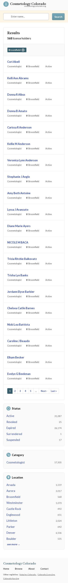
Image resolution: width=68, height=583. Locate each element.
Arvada (10, 485)
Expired (11, 428)
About (31, 568)
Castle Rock (13, 509)
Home (6, 568)
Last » (54, 391)
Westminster (14, 502)
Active (10, 416)
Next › (44, 391)
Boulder (11, 538)
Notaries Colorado (27, 574)
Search (58, 16)
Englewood (13, 514)
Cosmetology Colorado (28, 4)
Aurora (10, 490)
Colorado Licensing (46, 574)
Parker (10, 526)
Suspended (13, 440)
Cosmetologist (15, 462)
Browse (18, 568)
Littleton (11, 520)
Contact (44, 568)
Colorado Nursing (11, 578)
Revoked (11, 422)
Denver (10, 532)
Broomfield (13, 497)
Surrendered (14, 434)
